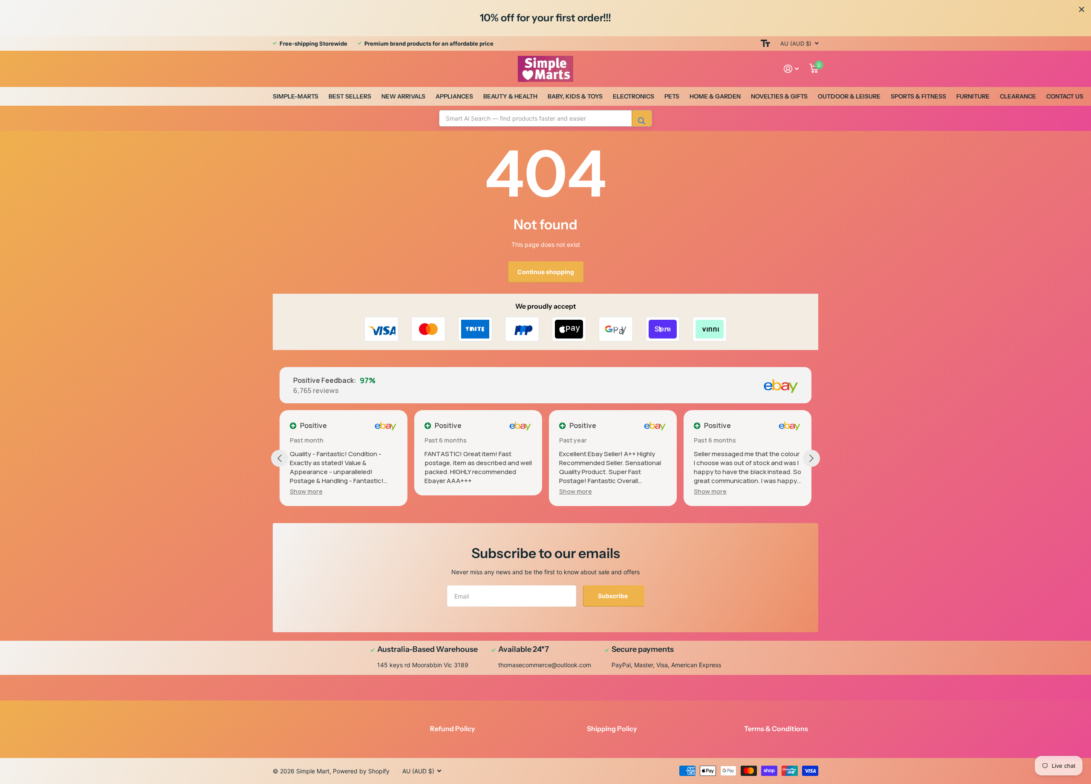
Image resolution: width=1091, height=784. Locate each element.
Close (1081, 9)
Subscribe (613, 595)
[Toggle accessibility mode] (765, 43)
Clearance (1018, 96)
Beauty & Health (510, 96)
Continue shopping (545, 271)
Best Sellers (350, 96)
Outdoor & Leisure (849, 96)
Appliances (454, 96)
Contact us (1064, 96)
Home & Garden (715, 96)
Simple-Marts (295, 96)
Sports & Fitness (918, 96)
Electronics (633, 96)
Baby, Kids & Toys (575, 96)
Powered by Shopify (361, 771)
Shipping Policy (612, 728)
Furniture (973, 96)
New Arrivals (403, 96)
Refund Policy (452, 728)
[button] (306, 491)
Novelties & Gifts (779, 96)
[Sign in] (791, 68)
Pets (671, 96)
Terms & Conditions (776, 728)
